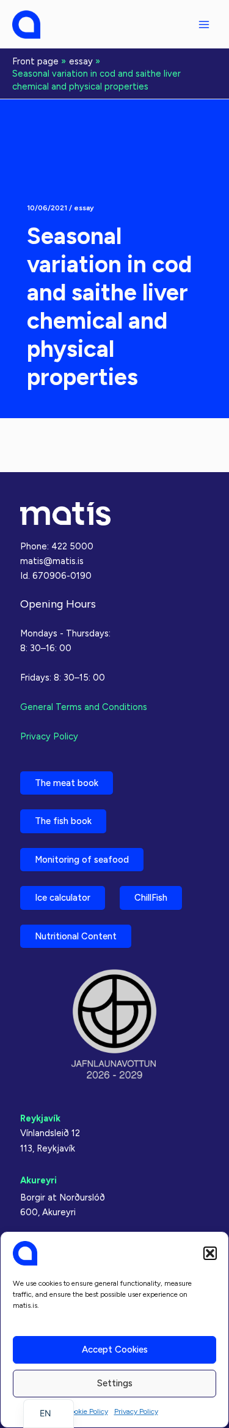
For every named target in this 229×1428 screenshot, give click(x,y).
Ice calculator (62, 897)
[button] (210, 1253)
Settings (115, 1383)
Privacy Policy (136, 1411)
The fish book (63, 821)
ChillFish (150, 897)
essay (84, 208)
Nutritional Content (76, 936)
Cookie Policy (86, 1411)
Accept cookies (115, 1349)
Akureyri (38, 1180)
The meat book (66, 782)
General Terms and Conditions (83, 706)
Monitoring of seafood (82, 859)
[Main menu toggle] (204, 24)
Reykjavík (40, 1118)
